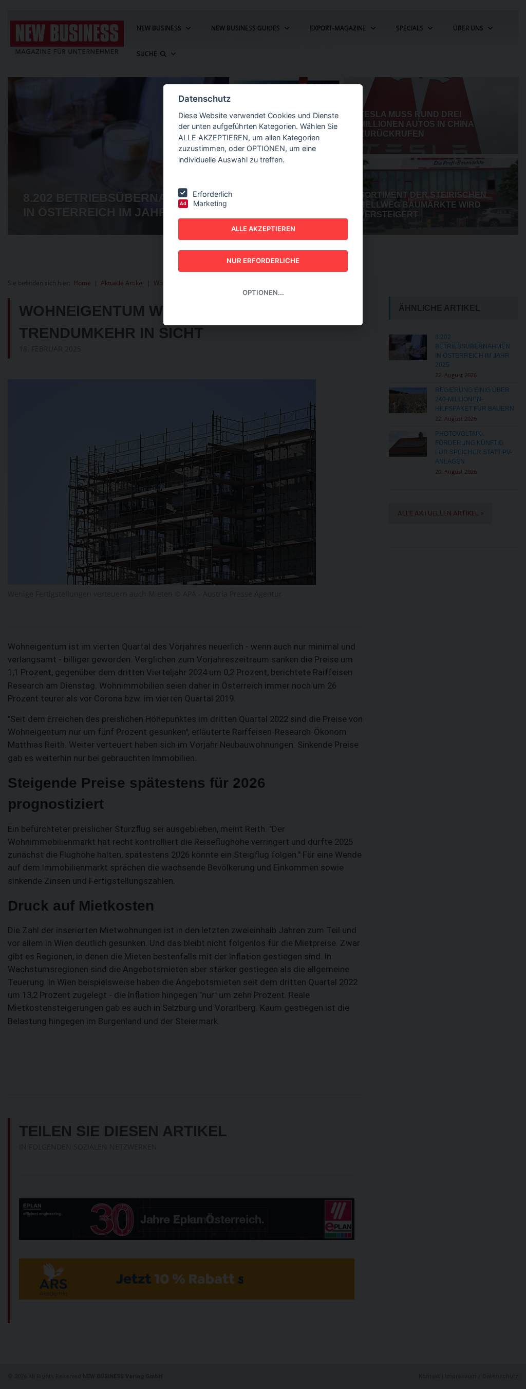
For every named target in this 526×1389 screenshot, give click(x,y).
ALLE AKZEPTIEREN (263, 229)
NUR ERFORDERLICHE (263, 260)
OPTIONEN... (263, 292)
